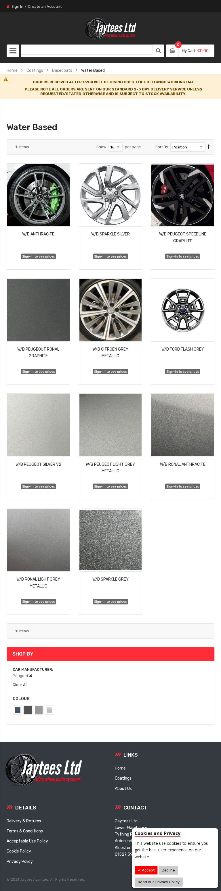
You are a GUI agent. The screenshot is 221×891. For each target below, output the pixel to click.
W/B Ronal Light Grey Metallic (38, 582)
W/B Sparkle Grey (110, 579)
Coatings (34, 70)
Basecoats (62, 70)
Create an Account (45, 6)
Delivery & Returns (24, 821)
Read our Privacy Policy (159, 882)
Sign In (17, 6)
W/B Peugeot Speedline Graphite (182, 237)
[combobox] (87, 50)
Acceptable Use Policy (27, 841)
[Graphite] (28, 710)
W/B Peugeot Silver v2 (38, 464)
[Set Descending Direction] (209, 147)
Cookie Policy (19, 851)
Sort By (161, 147)
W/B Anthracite (38, 234)
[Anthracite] (17, 710)
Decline (168, 870)
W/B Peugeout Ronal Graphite (38, 352)
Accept (148, 870)
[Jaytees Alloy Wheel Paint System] (110, 29)
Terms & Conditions (25, 831)
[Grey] (38, 710)
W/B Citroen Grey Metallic (110, 352)
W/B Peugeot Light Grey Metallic (110, 467)
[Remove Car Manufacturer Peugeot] (30, 676)
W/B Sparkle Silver (110, 234)
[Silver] (49, 710)
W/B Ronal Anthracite (182, 464)
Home (12, 70)
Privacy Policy (20, 861)
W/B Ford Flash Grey (182, 349)
